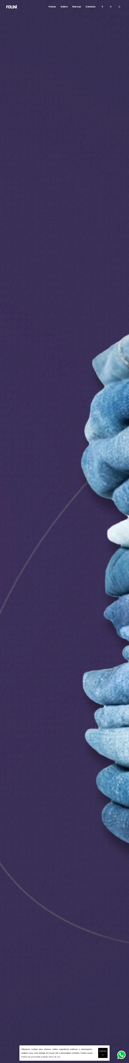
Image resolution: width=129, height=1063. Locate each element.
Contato (90, 6)
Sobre (64, 6)
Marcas (76, 6)
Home (52, 6)
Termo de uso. (54, 1057)
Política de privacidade (31, 1057)
